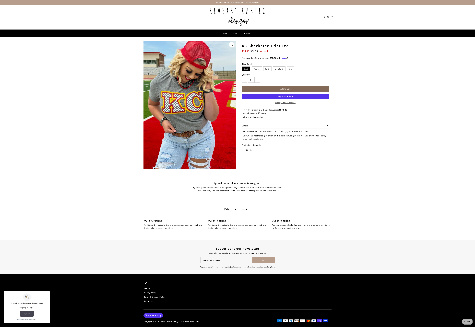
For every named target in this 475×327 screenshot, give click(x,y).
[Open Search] (324, 17)
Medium (257, 69)
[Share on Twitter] (247, 150)
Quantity (245, 74)
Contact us (246, 145)
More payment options (285, 102)
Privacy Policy (149, 292)
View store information (253, 117)
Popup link (257, 145)
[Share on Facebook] (243, 150)
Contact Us (148, 301)
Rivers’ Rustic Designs (170, 321)
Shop (235, 33)
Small (246, 69)
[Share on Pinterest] (251, 150)
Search (146, 288)
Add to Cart (285, 89)
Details (245, 125)
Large (267, 69)
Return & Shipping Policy (154, 297)
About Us (248, 33)
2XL (291, 69)
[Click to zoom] (231, 45)
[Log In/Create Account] (328, 17)
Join (263, 260)
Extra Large (279, 69)
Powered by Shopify (190, 321)
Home (224, 33)
